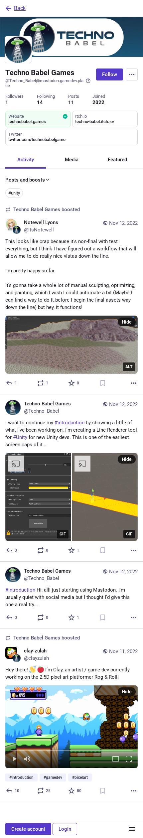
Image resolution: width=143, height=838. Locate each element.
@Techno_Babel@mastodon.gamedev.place (44, 83)
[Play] (14, 759)
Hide (127, 322)
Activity (25, 160)
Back (20, 8)
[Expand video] (115, 759)
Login (65, 829)
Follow (109, 74)
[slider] (71, 749)
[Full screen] (128, 759)
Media (71, 160)
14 (40, 102)
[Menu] (132, 74)
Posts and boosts (25, 180)
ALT (128, 366)
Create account (28, 829)
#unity (14, 193)
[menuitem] (71, 726)
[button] (71, 726)
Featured (117, 160)
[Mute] (27, 759)
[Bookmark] (103, 383)
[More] (134, 383)
